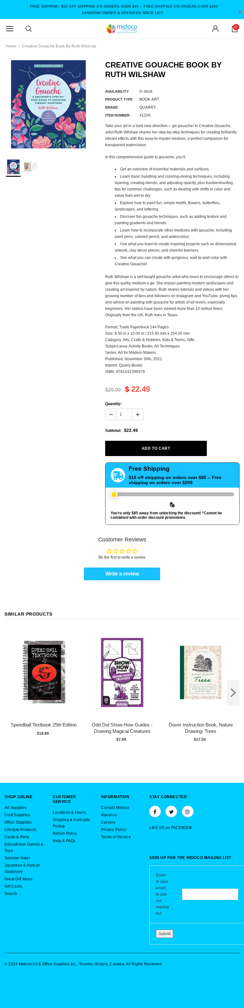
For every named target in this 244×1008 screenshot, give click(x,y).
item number (117, 115)
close (240, 12)
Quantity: (113, 404)
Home (11, 46)
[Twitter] (171, 811)
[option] (48, 104)
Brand (111, 107)
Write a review (122, 573)
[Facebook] (155, 811)
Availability (117, 91)
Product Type (118, 99)
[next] (233, 693)
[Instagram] (187, 811)
